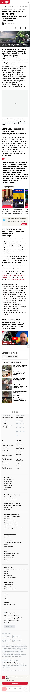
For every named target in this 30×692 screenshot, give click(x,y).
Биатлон (6, 602)
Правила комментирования (20, 448)
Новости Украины (11, 6)
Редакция (4, 443)
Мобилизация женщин (10, 520)
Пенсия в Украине (9, 546)
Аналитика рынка (8, 584)
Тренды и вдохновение (10, 588)
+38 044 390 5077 (20, 417)
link (16, 423)
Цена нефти (7, 536)
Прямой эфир (7, 483)
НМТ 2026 (6, 573)
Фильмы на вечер (8, 557)
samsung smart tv (16, 640)
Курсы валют (7, 538)
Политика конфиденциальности (7, 459)
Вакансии (18, 457)
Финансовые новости (9, 540)
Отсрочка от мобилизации (11, 525)
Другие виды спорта (9, 604)
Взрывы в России (8, 507)
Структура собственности (19, 460)
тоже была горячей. (17, 279)
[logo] (7, 2)
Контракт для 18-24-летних (11, 523)
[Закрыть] (27, 677)
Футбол (6, 598)
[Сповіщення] (28, 2)
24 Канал (4, 6)
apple (16, 636)
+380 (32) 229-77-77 (10, 662)
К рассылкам (9, 626)
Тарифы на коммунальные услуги (12, 542)
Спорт (6, 594)
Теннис (6, 600)
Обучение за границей (10, 577)
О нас (3, 440)
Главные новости (8, 479)
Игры (17, 468)
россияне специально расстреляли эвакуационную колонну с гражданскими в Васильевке (22, 6)
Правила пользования (7, 455)
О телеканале (5, 448)
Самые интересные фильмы (11, 553)
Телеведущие (5, 450)
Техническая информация (19, 452)
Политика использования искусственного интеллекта (5, 463)
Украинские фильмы (9, 555)
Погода (6, 489)
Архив (17, 463)
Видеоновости (8, 485)
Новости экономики (10, 534)
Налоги (6, 544)
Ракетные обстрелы (9, 497)
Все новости (8, 477)
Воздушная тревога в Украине (12, 503)
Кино (5, 551)
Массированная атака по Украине (13, 505)
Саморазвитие (8, 575)
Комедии (6, 559)
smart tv (6, 640)
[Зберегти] (26, 28)
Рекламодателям (6, 453)
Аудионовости (8, 487)
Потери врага (7, 509)
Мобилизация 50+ (8, 518)
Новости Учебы (9, 567)
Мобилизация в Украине (11, 514)
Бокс (5, 596)
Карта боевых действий (10, 499)
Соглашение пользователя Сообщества (19, 444)
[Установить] (15, 680)
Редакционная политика (7, 445)
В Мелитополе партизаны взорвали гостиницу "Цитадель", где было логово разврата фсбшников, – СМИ (15, 122)
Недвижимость (8, 582)
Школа (6, 571)
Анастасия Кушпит (10, 23)
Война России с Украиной (12, 495)
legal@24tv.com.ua (19, 663)
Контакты (18, 454)
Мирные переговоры (9, 501)
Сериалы (6, 562)
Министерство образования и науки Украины (16, 569)
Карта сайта (19, 465)
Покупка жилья (8, 586)
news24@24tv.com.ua (7, 417)
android (6, 636)
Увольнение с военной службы (12, 516)
